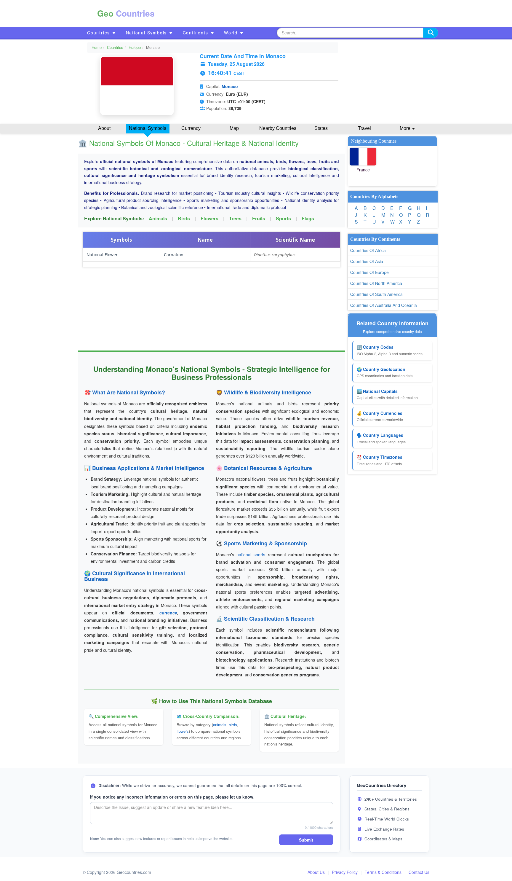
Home (97, 47)
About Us (316, 872)
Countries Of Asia (366, 261)
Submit (306, 840)
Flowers (209, 218)
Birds (184, 218)
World (231, 33)
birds (233, 724)
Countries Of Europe (369, 272)
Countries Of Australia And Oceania (383, 305)
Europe (135, 47)
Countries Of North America (376, 283)
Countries (99, 33)
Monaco (230, 86)
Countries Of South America (376, 294)
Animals (158, 218)
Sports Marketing (246, 543)
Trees (235, 218)
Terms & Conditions (383, 872)
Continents (196, 33)
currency (168, 613)
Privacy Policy (345, 872)
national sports (250, 554)
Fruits (258, 218)
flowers (183, 731)
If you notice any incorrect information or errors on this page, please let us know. (172, 797)
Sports (283, 218)
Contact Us (419, 872)
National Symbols (147, 33)
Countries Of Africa (368, 250)
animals (219, 724)
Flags (308, 218)
